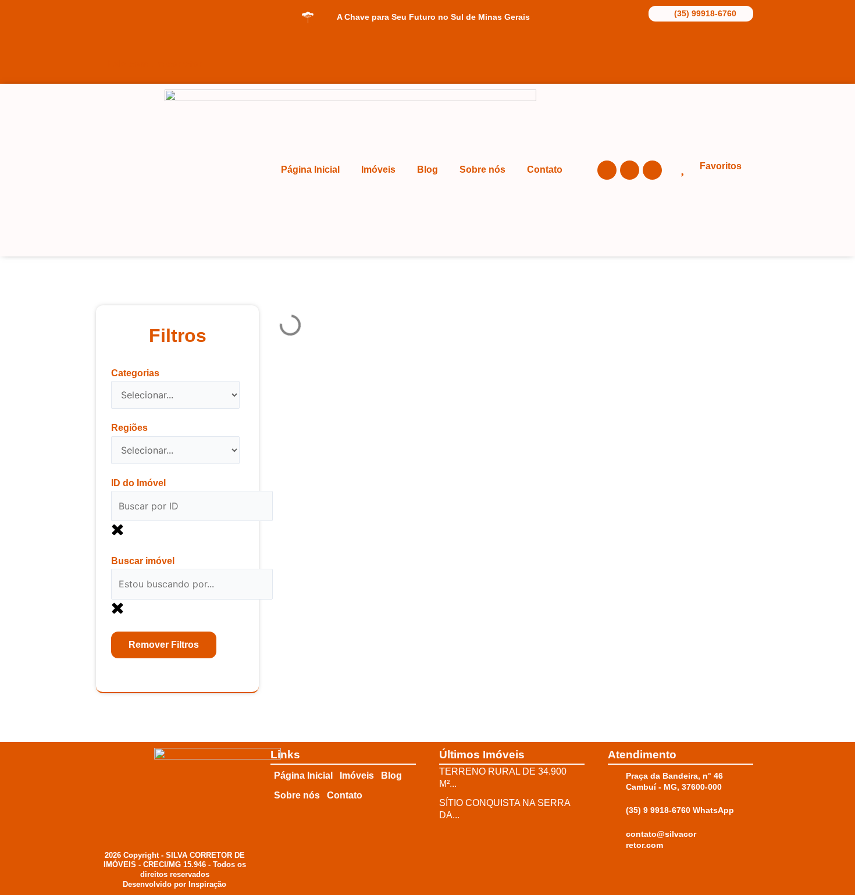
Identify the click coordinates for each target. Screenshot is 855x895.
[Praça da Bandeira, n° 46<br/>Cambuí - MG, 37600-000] (613, 778)
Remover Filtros (164, 645)
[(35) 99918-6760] (656, 12)
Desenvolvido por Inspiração (174, 884)
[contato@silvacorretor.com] (613, 838)
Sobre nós (482, 169)
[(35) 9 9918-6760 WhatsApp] (613, 807)
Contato (544, 169)
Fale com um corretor (155, 64)
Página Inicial (310, 169)
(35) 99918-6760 (705, 13)
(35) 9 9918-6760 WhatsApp (680, 810)
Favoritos (721, 166)
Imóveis (378, 169)
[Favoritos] (682, 168)
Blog (427, 169)
